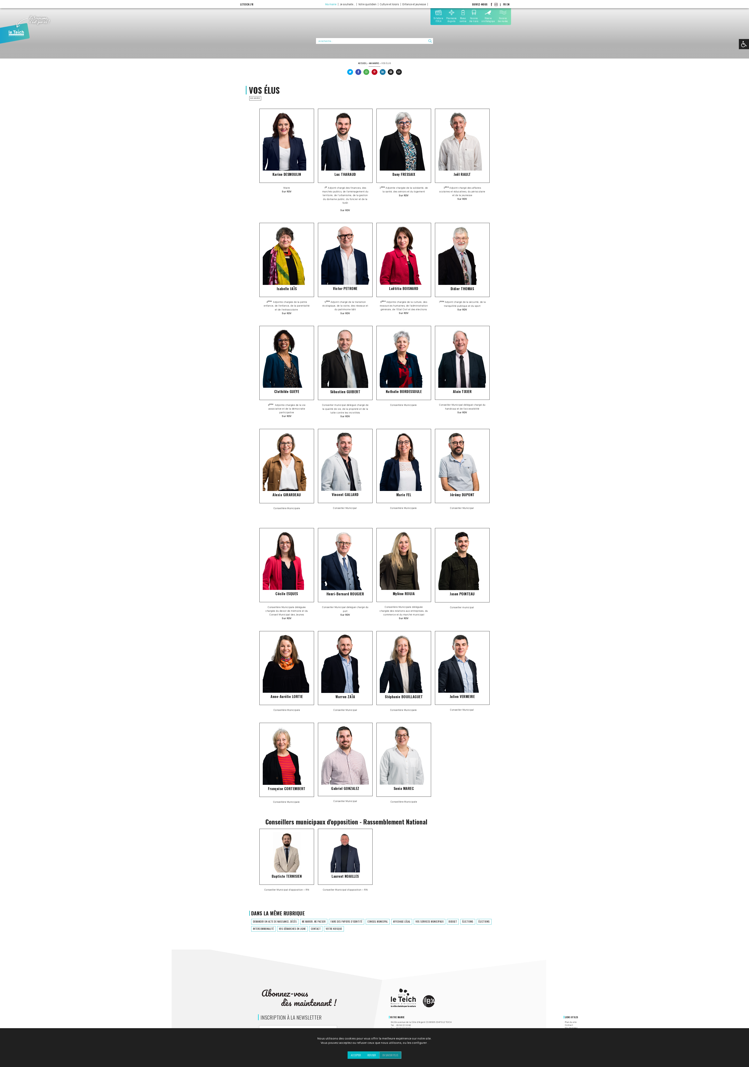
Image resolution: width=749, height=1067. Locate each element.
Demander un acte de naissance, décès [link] (275, 921)
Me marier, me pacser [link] (314, 921)
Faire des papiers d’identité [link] (346, 921)
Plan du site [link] (571, 1022)
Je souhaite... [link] (347, 4)
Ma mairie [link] (330, 4)
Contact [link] (316, 929)
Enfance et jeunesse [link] (414, 4)
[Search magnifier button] (430, 41)
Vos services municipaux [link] (429, 921)
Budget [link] (453, 921)
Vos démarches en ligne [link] (292, 929)
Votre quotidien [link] (367, 4)
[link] (744, 44)
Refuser (371, 1055)
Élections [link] (467, 921)
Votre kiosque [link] (334, 929)
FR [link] (504, 4)
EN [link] (508, 4)
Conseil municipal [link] (377, 921)
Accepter (356, 1055)
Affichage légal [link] (401, 921)
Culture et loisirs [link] (389, 4)
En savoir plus (390, 1055)
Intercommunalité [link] (263, 929)
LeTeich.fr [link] (246, 4)
